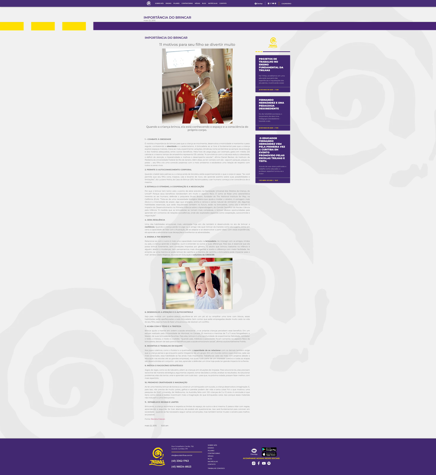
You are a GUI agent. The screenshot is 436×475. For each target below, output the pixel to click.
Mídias (197, 3)
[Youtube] (273, 3)
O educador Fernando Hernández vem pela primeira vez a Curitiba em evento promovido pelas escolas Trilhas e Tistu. (272, 150)
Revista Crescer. (158, 419)
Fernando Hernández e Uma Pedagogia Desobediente (271, 104)
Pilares (176, 3)
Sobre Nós (159, 3)
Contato (223, 3)
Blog (204, 3)
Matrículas (212, 3)
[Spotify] (275, 3)
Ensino (168, 3)
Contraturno (187, 3)
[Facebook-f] (271, 3)
